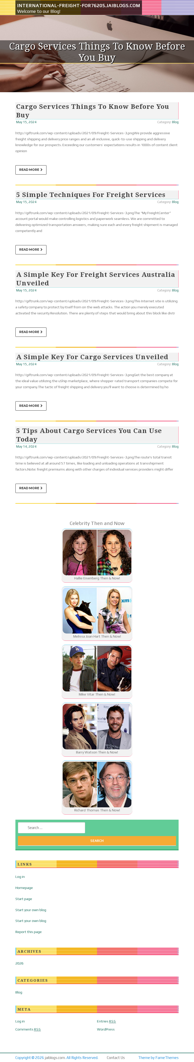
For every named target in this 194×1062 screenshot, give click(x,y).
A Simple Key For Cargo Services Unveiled (92, 356)
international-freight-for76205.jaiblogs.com (78, 5)
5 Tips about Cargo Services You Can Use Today (89, 435)
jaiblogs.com (55, 1057)
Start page (23, 899)
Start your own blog (30, 910)
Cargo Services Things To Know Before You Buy (92, 110)
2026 (19, 963)
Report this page (28, 932)
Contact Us (116, 1057)
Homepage (24, 888)
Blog (175, 122)
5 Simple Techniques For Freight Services (90, 194)
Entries (106, 1021)
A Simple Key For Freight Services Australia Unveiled (95, 278)
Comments (28, 1029)
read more (29, 170)
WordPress (106, 1029)
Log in (20, 877)
